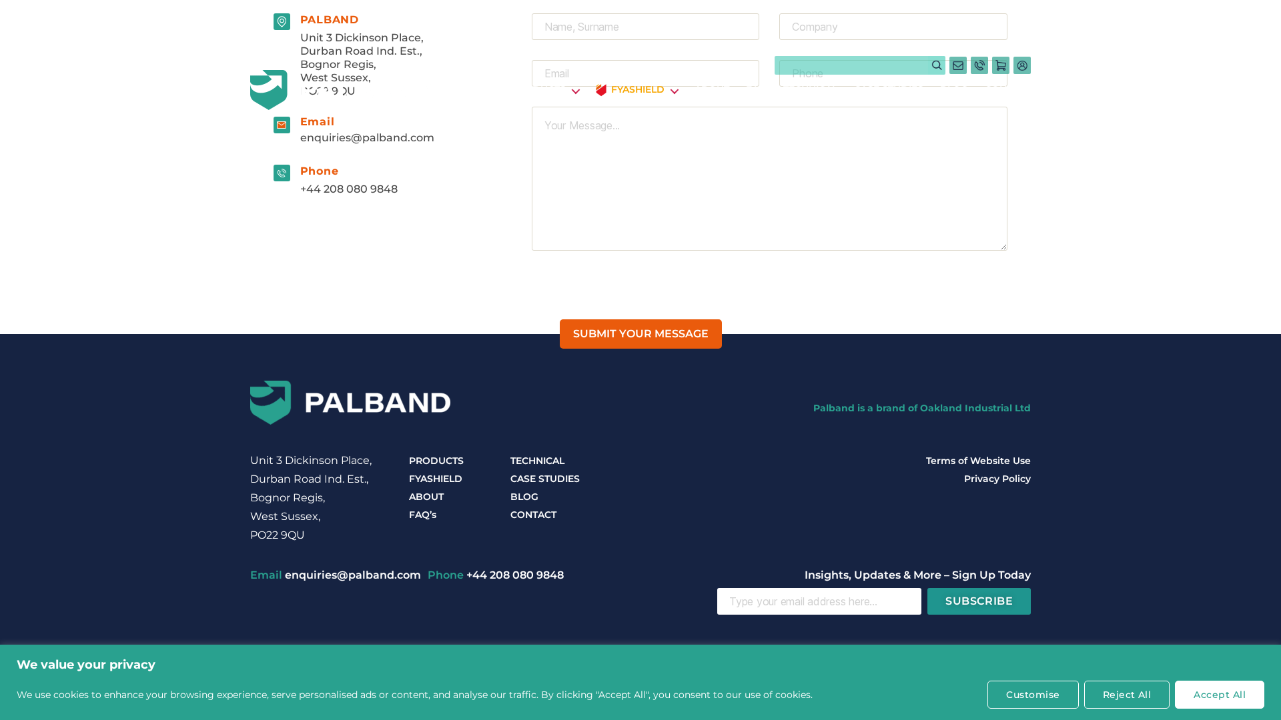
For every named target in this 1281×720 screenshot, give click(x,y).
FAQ (756, 89)
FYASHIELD (435, 479)
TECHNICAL (810, 89)
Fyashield (638, 89)
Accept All (1220, 695)
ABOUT (712, 89)
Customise (1032, 695)
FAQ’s (422, 515)
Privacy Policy (997, 479)
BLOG (954, 89)
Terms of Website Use (978, 461)
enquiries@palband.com (367, 137)
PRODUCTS (538, 89)
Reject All (1127, 695)
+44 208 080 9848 (349, 189)
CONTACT (1008, 89)
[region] (640, 682)
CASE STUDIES (888, 89)
